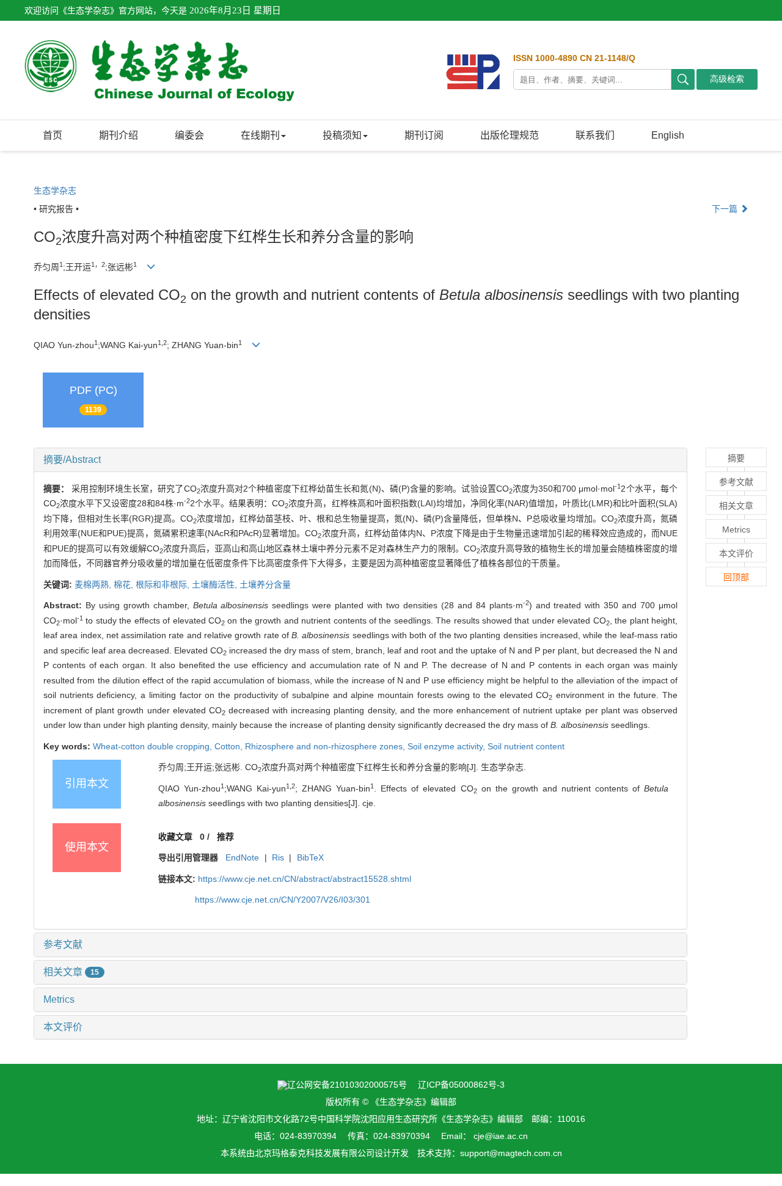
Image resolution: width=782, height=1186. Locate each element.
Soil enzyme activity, (447, 746)
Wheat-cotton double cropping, (153, 746)
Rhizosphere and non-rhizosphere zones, (326, 746)
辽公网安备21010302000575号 (347, 1085)
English (667, 135)
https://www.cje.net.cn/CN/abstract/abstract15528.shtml (304, 879)
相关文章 (71, 972)
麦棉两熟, (94, 584)
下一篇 (726, 209)
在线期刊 (260, 135)
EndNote (242, 857)
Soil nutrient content (526, 746)
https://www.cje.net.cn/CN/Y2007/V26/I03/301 (282, 899)
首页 (52, 135)
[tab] (360, 459)
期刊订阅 (424, 135)
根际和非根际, (164, 584)
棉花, (125, 584)
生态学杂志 (55, 190)
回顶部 (736, 577)
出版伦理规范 (509, 135)
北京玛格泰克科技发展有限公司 (315, 1153)
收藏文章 (175, 837)
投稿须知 (342, 135)
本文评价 (62, 1027)
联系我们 (595, 135)
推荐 (225, 837)
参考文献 (62, 944)
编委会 (189, 135)
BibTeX (310, 857)
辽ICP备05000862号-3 (461, 1085)
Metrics (59, 999)
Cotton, (229, 746)
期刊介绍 (118, 135)
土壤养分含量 (265, 584)
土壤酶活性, (215, 584)
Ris (278, 857)
